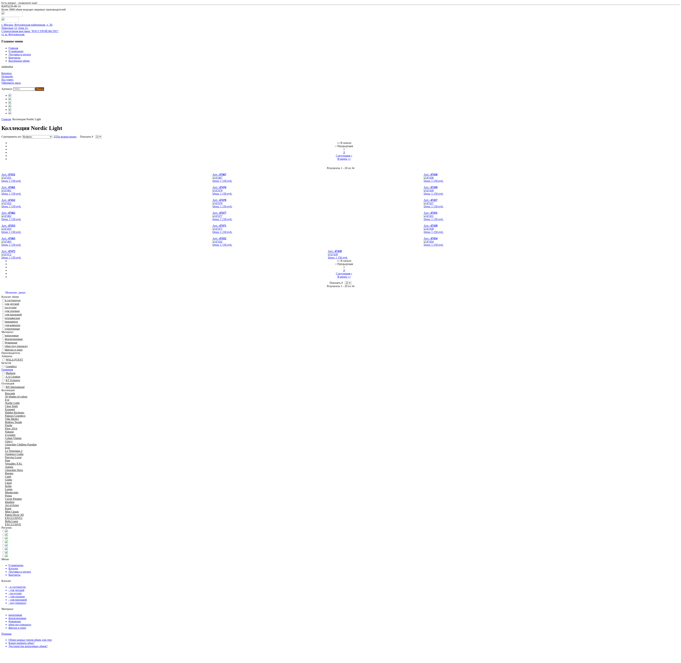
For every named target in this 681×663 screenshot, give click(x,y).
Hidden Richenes (14, 412)
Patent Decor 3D (14, 514)
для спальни (12, 311)
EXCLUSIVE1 (14, 518)
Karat (8, 508)
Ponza (8, 495)
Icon (7, 447)
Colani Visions (13, 438)
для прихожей (13, 314)
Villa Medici (12, 418)
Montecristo (11, 492)
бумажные (11, 342)
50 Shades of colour (16, 396)
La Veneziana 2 (13, 450)
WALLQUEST (14, 359)
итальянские (12, 318)
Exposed (10, 409)
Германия (7, 369)
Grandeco (11, 366)
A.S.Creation (12, 376)
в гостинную (13, 300)
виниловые (12, 335)
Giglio (8, 479)
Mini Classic (12, 511)
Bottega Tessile (13, 422)
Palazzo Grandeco (15, 415)
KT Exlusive (13, 380)
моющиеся (11, 321)
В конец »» (344, 158)
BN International (15, 386)
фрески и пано (14, 349)
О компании (16, 51)
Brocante (10, 393)
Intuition (9, 502)
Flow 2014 (11, 428)
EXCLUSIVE (13, 524)
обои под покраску (16, 346)
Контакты (14, 57)
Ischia (8, 486)
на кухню (10, 307)
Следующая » (344, 155)
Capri (8, 476)
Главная (13, 48)
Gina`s (8, 441)
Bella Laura (11, 521)
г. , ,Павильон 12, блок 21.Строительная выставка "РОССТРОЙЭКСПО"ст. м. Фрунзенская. (30, 29)
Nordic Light (12, 402)
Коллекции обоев (19, 60)
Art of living (12, 505)
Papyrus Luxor (13, 457)
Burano (9, 473)
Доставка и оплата (20, 54)
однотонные (12, 328)
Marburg (10, 373)
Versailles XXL (13, 463)
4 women (10, 434)
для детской (12, 303)
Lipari (8, 482)
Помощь (6, 633)
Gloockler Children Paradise (21, 444)
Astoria (9, 466)
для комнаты (12, 325)
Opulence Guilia (14, 454)
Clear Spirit (11, 406)
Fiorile (8, 425)
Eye (7, 399)
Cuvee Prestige (13, 498)
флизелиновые (14, 339)
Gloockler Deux (14, 470)
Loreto (8, 489)
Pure (7, 460)
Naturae (9, 431)
